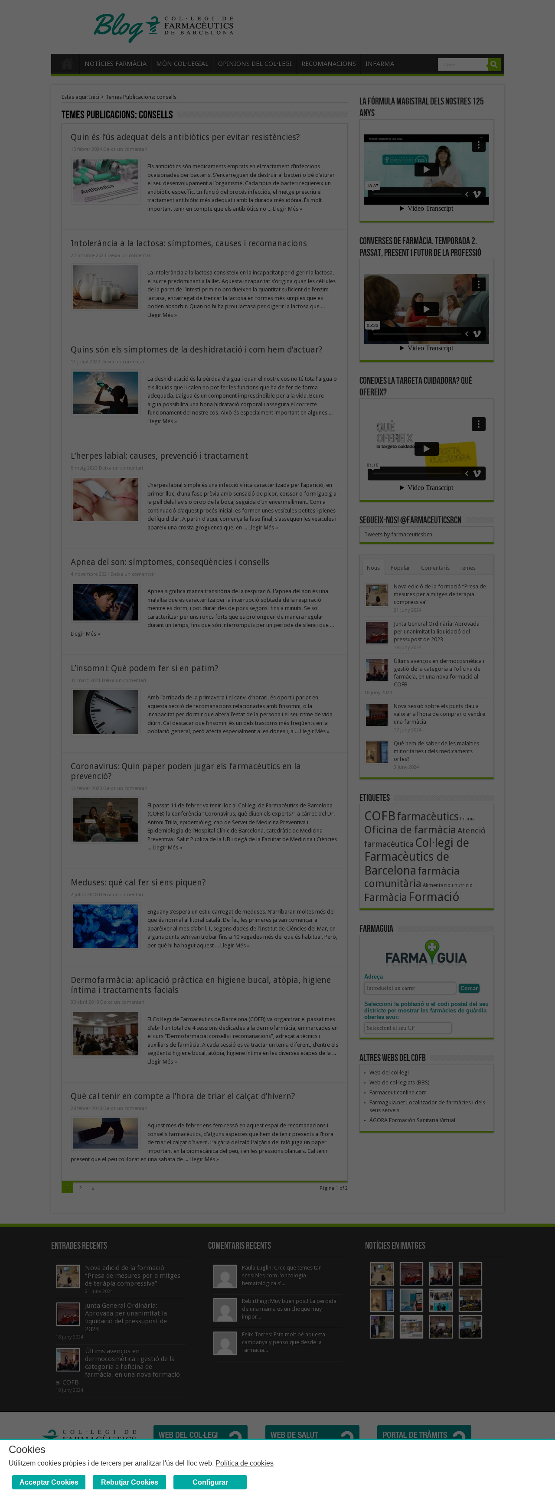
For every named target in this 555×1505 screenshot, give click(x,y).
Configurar (210, 1482)
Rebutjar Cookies (129, 1482)
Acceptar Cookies (49, 1482)
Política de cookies (244, 1463)
